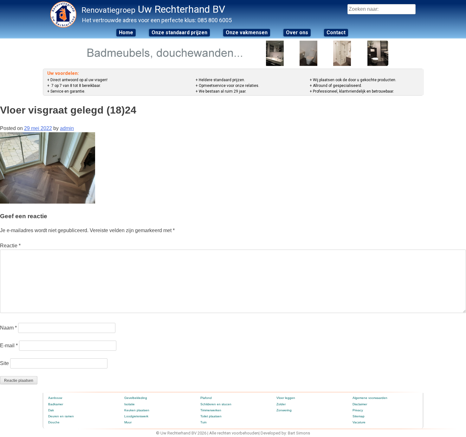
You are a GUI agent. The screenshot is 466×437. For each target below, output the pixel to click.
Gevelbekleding (135, 398)
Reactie (10, 245)
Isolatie (129, 404)
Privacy (358, 410)
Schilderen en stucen (215, 404)
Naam (8, 327)
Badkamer (55, 404)
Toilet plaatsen (211, 416)
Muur (128, 422)
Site (4, 363)
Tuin (203, 422)
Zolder (281, 404)
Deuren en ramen (61, 416)
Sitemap (359, 416)
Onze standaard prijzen (179, 32)
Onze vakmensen (247, 32)
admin (67, 128)
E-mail (9, 345)
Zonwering (284, 410)
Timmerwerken (210, 410)
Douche (54, 422)
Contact (336, 32)
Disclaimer (360, 404)
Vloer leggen (285, 398)
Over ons (297, 32)
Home (126, 32)
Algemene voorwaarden (370, 398)
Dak (51, 410)
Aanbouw (55, 398)
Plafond (206, 398)
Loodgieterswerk (136, 416)
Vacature (359, 422)
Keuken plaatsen (136, 410)
